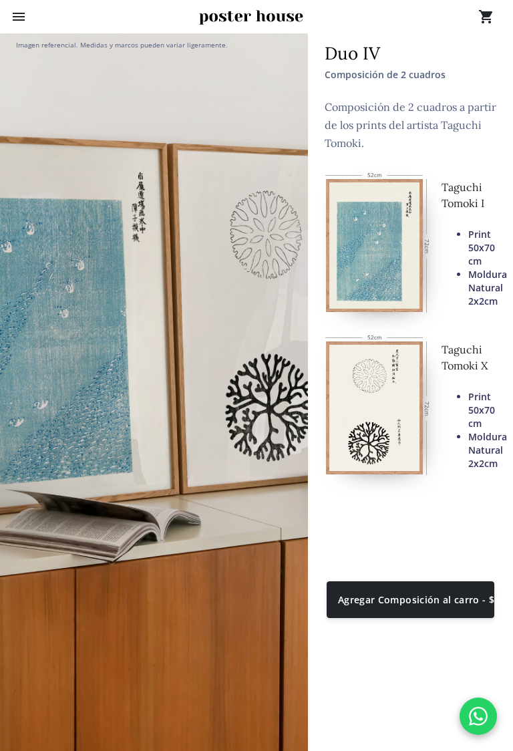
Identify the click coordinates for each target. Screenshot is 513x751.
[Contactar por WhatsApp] (478, 716)
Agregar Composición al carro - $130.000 (416, 599)
